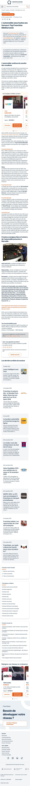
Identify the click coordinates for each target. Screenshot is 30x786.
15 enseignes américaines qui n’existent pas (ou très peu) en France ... (15, 631)
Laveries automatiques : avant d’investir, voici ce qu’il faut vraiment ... (15, 627)
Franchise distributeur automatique (10, 606)
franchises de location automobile (10, 134)
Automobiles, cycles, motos (13, 336)
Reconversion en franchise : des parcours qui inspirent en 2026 (15, 654)
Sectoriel (12, 10)
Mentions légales (18, 779)
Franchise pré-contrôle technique (9, 613)
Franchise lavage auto (7, 589)
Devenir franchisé (6, 751)
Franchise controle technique (8, 603)
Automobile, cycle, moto (20, 10)
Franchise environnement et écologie (10, 608)
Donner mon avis (15, 354)
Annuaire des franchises (7, 741)
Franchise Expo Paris (13, 33)
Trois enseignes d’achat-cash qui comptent (11, 657)
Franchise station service (7, 615)
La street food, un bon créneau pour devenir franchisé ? (14, 645)
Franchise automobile (8, 14)
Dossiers (7, 10)
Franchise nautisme (6, 594)
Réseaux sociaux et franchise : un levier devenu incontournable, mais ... (14, 642)
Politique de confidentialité (6, 779)
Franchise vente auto (7, 599)
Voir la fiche (7, 125)
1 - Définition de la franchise (8, 571)
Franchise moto (5, 591)
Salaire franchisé (5, 753)
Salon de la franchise (6, 739)
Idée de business (5, 747)
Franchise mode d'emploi (8, 567)
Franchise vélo (5, 596)
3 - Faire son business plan (8, 576)
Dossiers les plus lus (7, 623)
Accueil (3, 10)
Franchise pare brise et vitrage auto (10, 611)
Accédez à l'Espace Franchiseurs (11, 723)
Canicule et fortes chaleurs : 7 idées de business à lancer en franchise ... (14, 635)
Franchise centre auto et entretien (9, 587)
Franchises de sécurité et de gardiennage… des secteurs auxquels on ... (15, 651)
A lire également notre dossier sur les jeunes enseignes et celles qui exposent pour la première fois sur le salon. (14, 307)
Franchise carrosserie (7, 601)
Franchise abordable (6, 754)
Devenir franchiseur (6, 743)
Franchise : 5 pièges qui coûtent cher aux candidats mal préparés (14, 638)
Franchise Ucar (6, 212)
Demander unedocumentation (17, 125)
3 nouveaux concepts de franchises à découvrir (12, 647)
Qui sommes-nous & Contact (21, 774)
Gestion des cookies (5, 782)
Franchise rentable (6, 749)
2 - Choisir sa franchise (7, 573)
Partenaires (4, 735)
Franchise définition (6, 737)
